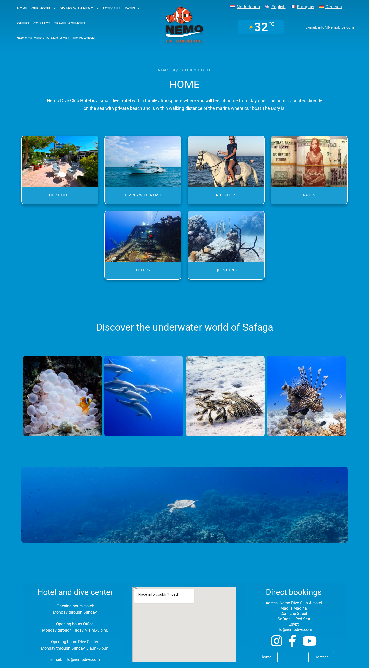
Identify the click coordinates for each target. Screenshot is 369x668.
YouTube (309, 641)
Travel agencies (69, 23)
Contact (41, 23)
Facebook (292, 641)
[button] (28, 396)
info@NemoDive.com (335, 27)
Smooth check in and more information (56, 38)
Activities (111, 8)
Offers (23, 23)
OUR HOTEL (60, 195)
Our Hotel (41, 8)
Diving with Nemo (77, 8)
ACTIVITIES (226, 195)
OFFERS (143, 270)
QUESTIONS (226, 270)
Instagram (276, 641)
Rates (130, 8)
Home (22, 8)
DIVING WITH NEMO (143, 195)
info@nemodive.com (81, 659)
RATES (309, 195)
